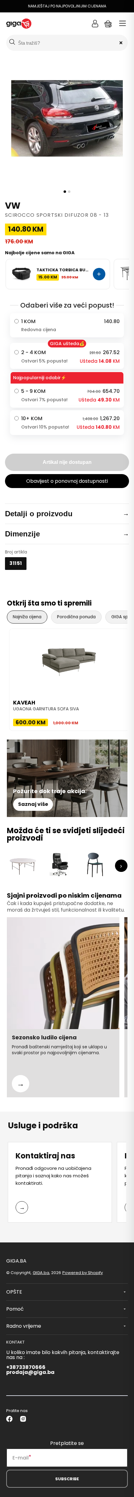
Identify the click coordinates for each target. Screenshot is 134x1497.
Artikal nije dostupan (67, 462)
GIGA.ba (41, 1273)
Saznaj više (33, 804)
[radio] (67, 325)
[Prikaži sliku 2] (69, 191)
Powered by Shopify (82, 1273)
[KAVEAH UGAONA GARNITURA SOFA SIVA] (69, 660)
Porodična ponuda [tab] (76, 617)
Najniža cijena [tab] (27, 617)
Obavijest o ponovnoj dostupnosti (67, 481)
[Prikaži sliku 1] (65, 191)
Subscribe (67, 1479)
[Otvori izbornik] (122, 23)
